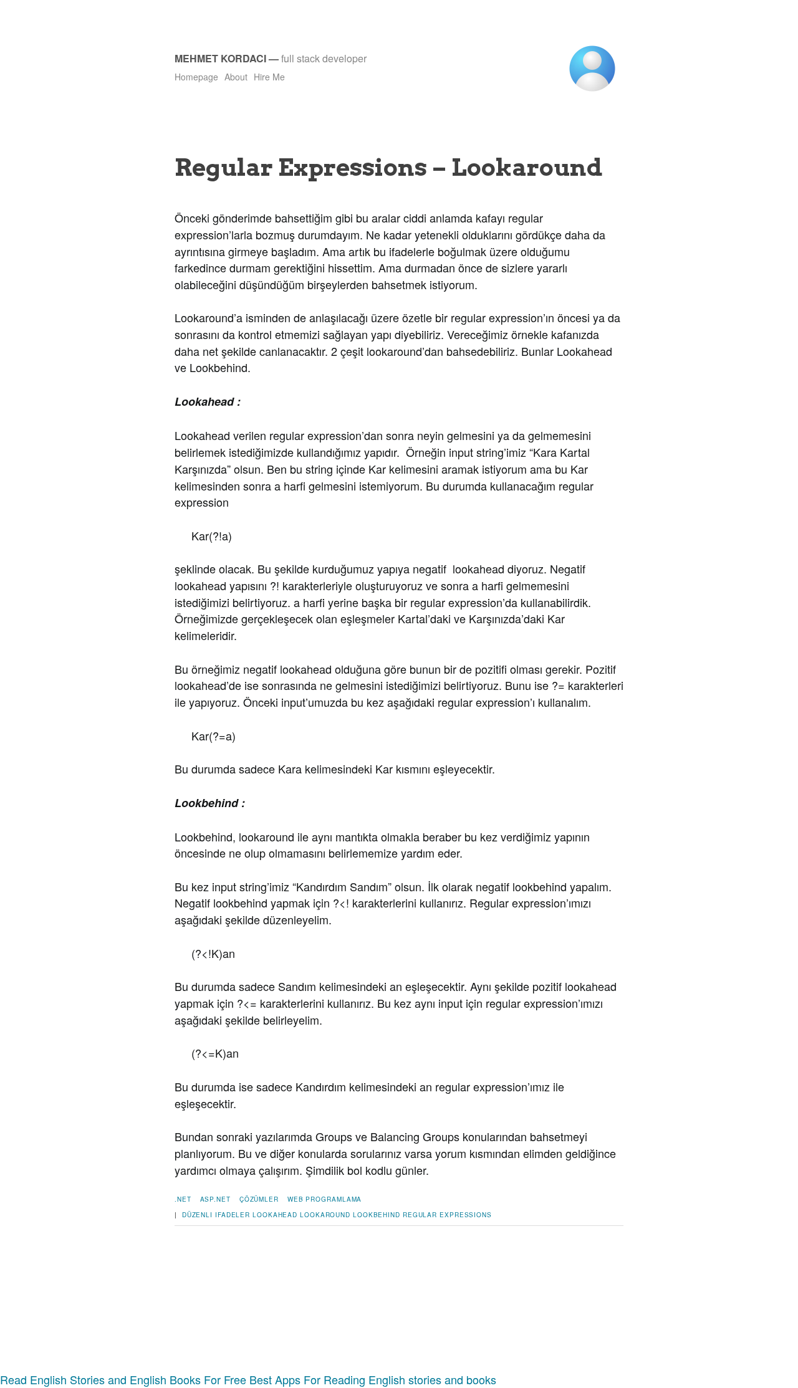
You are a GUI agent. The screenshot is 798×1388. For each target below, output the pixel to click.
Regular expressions (447, 1214)
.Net (183, 1199)
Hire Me (269, 76)
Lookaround (325, 1214)
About (236, 76)
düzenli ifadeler (216, 1214)
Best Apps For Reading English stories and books (372, 1379)
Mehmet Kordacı (220, 58)
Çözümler (259, 1199)
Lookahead (274, 1214)
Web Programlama (324, 1199)
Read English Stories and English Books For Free (123, 1379)
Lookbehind (376, 1214)
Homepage (196, 76)
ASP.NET (215, 1199)
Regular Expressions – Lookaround (388, 167)
